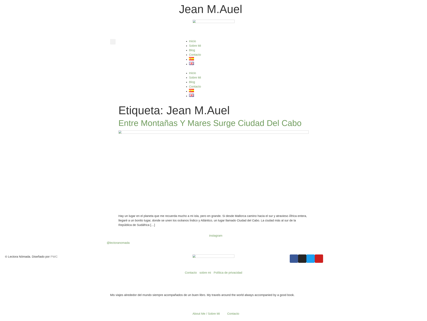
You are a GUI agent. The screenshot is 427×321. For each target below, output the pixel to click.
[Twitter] (310, 258)
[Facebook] (294, 258)
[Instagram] (302, 258)
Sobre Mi (195, 45)
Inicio (192, 41)
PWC (54, 256)
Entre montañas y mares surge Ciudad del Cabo (210, 123)
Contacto (195, 54)
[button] (113, 42)
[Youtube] (319, 258)
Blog (192, 50)
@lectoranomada (118, 242)
